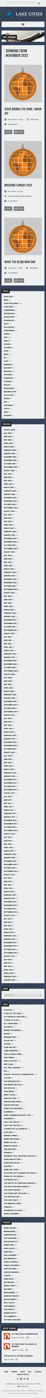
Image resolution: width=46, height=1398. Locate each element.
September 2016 (10, 830)
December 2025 (10, 457)
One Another (10, 1149)
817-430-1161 (24, 1386)
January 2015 (9, 898)
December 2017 (10, 779)
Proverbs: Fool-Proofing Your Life (19, 1156)
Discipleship (9, 317)
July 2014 (7, 919)
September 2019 (10, 712)
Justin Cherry (10, 1299)
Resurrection (10, 392)
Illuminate (8, 1112)
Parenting (8, 378)
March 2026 (9, 447)
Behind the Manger (12, 1030)
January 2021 (9, 657)
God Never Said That (13, 1085)
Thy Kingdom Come (12, 1203)
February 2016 (10, 854)
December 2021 (10, 620)
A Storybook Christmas (14, 1017)
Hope (6, 351)
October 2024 (10, 504)
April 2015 (8, 888)
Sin (5, 402)
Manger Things (10, 1135)
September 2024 (10, 508)
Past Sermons (9, 37)
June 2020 (8, 681)
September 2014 (10, 912)
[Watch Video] (27, 1337)
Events (22, 1371)
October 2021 (10, 627)
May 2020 (7, 684)
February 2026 (10, 450)
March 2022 (9, 610)
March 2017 (9, 810)
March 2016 (9, 851)
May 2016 (7, 844)
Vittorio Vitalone (26, 196)
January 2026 (9, 453)
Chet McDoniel (10, 1238)
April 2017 (8, 807)
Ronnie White (10, 1313)
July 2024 (7, 515)
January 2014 (9, 939)
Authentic (8, 1027)
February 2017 (10, 813)
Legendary (8, 1118)
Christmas (8, 307)
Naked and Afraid (11, 1139)
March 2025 (9, 487)
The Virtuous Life (11, 1197)
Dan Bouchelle (10, 1241)
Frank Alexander (11, 1265)
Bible (6, 300)
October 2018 (10, 749)
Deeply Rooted (10, 1061)
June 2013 (8, 963)
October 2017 (10, 786)
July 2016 (7, 837)
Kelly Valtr (9, 1303)
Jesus (6, 354)
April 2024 (8, 525)
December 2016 (10, 820)
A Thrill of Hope (11, 1020)
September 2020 (10, 671)
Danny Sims (9, 1245)
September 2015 (10, 871)
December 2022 (10, 579)
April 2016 (8, 847)
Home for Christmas (13, 1108)
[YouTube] (28, 1379)
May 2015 (7, 885)
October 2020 (10, 667)
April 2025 (8, 484)
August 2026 (9, 430)
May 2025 (7, 481)
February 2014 (10, 936)
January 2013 (9, 980)
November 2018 (10, 745)
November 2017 (10, 783)
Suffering (8, 405)
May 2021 (7, 644)
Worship (7, 415)
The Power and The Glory (15, 1193)
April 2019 (8, 728)
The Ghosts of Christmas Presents (19, 1183)
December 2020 (10, 661)
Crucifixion (9, 313)
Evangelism (9, 320)
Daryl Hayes (9, 1248)
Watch (20, 132)
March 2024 (9, 528)
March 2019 (9, 732)
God (5, 337)
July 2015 (7, 878)
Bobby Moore (10, 1228)
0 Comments (12, 124)
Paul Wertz (9, 1309)
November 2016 (10, 824)
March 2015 (9, 892)
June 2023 (8, 559)
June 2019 (8, 722)
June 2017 (8, 800)
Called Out (9, 1040)
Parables (8, 1152)
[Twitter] (24, 1379)
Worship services (23, 1374)
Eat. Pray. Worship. (12, 1068)
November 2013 (10, 946)
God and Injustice (12, 1081)
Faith (6, 324)
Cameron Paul (10, 1235)
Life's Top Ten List (12, 1122)
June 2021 (8, 640)
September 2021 (10, 630)
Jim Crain (8, 1289)
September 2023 (10, 548)
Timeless (8, 1207)
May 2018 (7, 762)
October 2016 (10, 827)
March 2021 (9, 650)
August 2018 (9, 752)
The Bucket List (11, 1180)
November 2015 (10, 864)
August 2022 (9, 593)
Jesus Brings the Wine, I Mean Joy (22, 111)
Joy (5, 358)
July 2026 (7, 433)
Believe (7, 1034)
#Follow (8, 1010)
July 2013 (7, 959)
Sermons (14, 1371)
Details (8, 132)
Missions (8, 371)
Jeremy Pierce (9, 1286)
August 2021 (9, 633)
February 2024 (10, 531)
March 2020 (9, 691)
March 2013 (9, 973)
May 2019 (7, 725)
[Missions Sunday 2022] (23, 177)
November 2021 (10, 623)
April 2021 (8, 647)
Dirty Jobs (8, 1064)
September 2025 (10, 467)
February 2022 (10, 613)
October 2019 (10, 708)
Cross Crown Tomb (12, 1054)
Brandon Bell (10, 1231)
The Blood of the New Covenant (18, 1356)
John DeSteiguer (11, 1296)
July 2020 (7, 678)
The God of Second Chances (16, 1186)
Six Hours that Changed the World (20, 1173)
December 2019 (10, 701)
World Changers (11, 1214)
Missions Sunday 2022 (18, 185)
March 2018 (9, 769)
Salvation (8, 395)
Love (6, 361)
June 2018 (8, 759)
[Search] (39, 3)
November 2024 (10, 501)
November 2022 (10, 582)
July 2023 (7, 555)
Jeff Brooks (34, 119)
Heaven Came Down (12, 1102)
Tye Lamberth (10, 1316)
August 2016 (9, 834)
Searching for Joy (12, 1163)
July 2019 (7, 718)
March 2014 (9, 932)
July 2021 (7, 637)
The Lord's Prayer (12, 1190)
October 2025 (10, 464)
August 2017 (9, 793)
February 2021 (10, 654)
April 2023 (8, 565)
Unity (6, 412)
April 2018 (8, 766)
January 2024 (9, 535)
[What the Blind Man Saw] (23, 254)
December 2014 (10, 902)
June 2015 (8, 881)
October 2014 (10, 909)
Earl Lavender (10, 1255)
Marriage (8, 364)
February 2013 (10, 976)
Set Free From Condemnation (25, 1334)
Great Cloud (9, 1095)
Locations (37, 1371)
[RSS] (18, 1379)
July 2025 (7, 474)
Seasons (7, 1166)
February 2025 (10, 491)
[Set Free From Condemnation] (7, 1338)
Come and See (10, 1047)
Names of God (10, 1142)
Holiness (8, 347)
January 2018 (9, 776)
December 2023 (10, 538)
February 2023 (10, 572)
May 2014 (7, 926)
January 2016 (9, 858)
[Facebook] (21, 1379)
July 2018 (7, 756)
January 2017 (9, 817)
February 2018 (10, 773)
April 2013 (8, 970)
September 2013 (10, 953)
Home (6, 1371)
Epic (5, 1071)
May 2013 (7, 966)
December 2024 (10, 498)
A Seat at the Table (12, 1013)
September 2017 (10, 790)
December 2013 (10, 942)
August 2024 (9, 511)
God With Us (9, 1088)
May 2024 (7, 521)
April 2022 (8, 606)
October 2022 (10, 586)
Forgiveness (9, 330)
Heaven (7, 344)
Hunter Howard (11, 1272)
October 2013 (10, 949)
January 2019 (9, 739)
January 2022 (9, 616)
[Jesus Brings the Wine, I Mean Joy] (23, 101)
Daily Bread (9, 1057)
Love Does (8, 1132)
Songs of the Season (13, 1176)
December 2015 (10, 861)
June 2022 (8, 599)
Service (7, 398)
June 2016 (8, 841)
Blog (29, 1371)
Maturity (8, 368)
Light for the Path (12, 1125)
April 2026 (8, 443)
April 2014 (8, 929)
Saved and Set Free (12, 1159)
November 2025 (10, 460)
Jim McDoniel (9, 1292)
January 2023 (9, 576)
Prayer (7, 385)
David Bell (8, 1252)
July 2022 (7, 596)
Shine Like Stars (11, 1169)
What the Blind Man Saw (19, 261)
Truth (6, 409)
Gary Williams (10, 1269)
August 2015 (9, 875)
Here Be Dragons (11, 1105)
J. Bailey (7, 1275)
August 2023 (9, 552)
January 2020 (9, 698)
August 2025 (9, 470)
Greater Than (10, 1098)
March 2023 (9, 569)
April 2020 (8, 688)
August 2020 (9, 674)
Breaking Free (10, 1037)
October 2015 (10, 868)
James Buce (8, 1279)
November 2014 (10, 905)
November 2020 (10, 664)
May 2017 (7, 803)
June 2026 (8, 436)
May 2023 (7, 562)
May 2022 (7, 603)
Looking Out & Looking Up (15, 1129)
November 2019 (10, 705)
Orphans (8, 375)
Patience (8, 381)
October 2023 (10, 545)
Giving (6, 334)
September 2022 (10, 589)
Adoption (8, 297)
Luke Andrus (9, 1306)
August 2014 (9, 915)
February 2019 (10, 735)
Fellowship (9, 327)
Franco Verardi (13, 196)
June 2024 (8, 518)
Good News (9, 1091)
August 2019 (9, 715)
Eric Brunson (10, 1258)
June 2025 (8, 477)
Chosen (7, 1044)
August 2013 (9, 956)
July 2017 (7, 796)
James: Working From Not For (17, 1115)
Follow (7, 1078)
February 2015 (10, 895)
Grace (6, 341)
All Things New (10, 1023)
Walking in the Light (13, 1210)
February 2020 (10, 695)
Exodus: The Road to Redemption (18, 1074)
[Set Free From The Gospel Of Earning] (7, 1348)
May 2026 (7, 440)
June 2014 (8, 922)
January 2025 (9, 494)
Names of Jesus (10, 1146)
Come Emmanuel (11, 1051)
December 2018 (10, 742)
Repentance (9, 388)
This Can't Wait (11, 1200)
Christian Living (11, 303)
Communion (9, 310)
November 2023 (10, 542)
